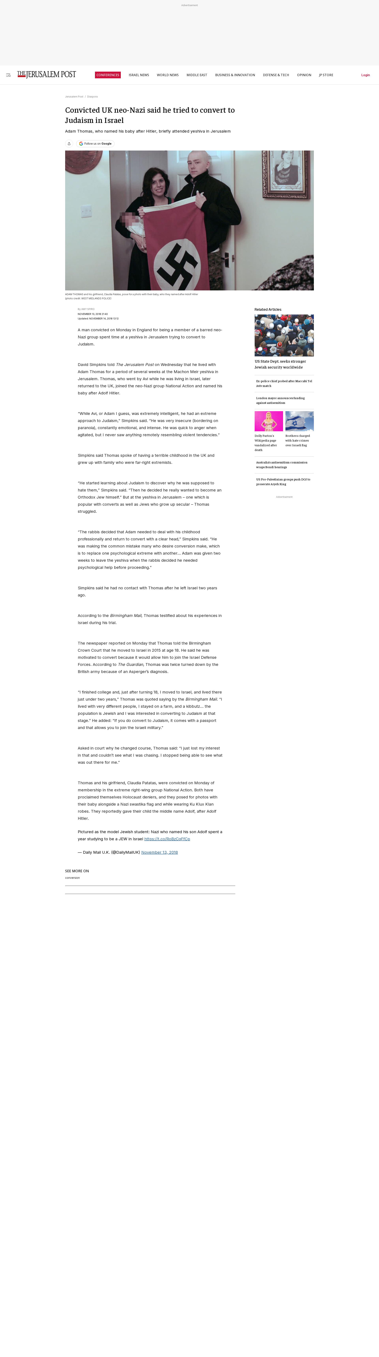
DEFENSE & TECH (276, 75)
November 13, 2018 (159, 852)
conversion (72, 877)
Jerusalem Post (74, 96)
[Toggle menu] (8, 75)
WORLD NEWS (168, 75)
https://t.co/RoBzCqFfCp (167, 839)
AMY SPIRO (88, 309)
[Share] (69, 144)
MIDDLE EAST (197, 75)
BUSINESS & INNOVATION (235, 75)
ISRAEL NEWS (139, 75)
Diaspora (92, 96)
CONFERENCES (108, 75)
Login (365, 75)
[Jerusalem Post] (44, 75)
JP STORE (326, 75)
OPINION (304, 75)
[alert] (35, 1311)
